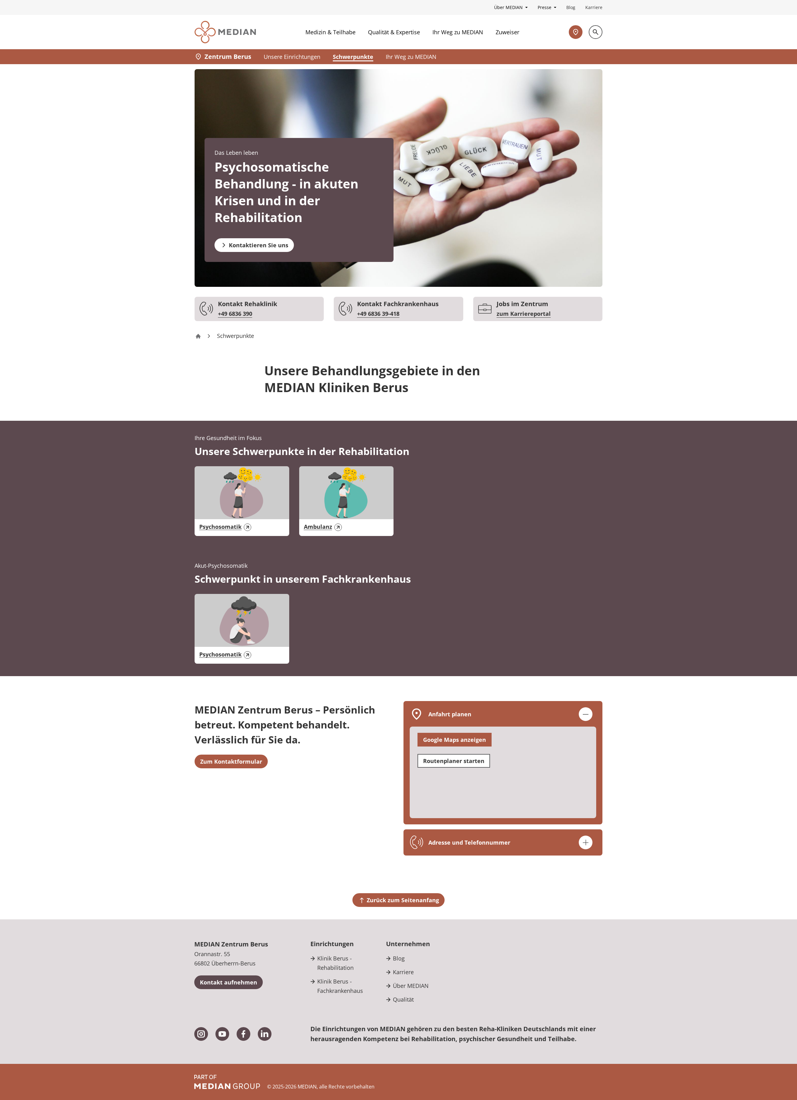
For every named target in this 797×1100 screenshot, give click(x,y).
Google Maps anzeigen (454, 739)
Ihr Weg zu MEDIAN (457, 32)
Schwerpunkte (353, 56)
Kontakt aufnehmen (228, 982)
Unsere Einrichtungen (292, 56)
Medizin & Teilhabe (330, 32)
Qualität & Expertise (394, 32)
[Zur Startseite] (225, 32)
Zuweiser (507, 32)
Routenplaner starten (453, 761)
